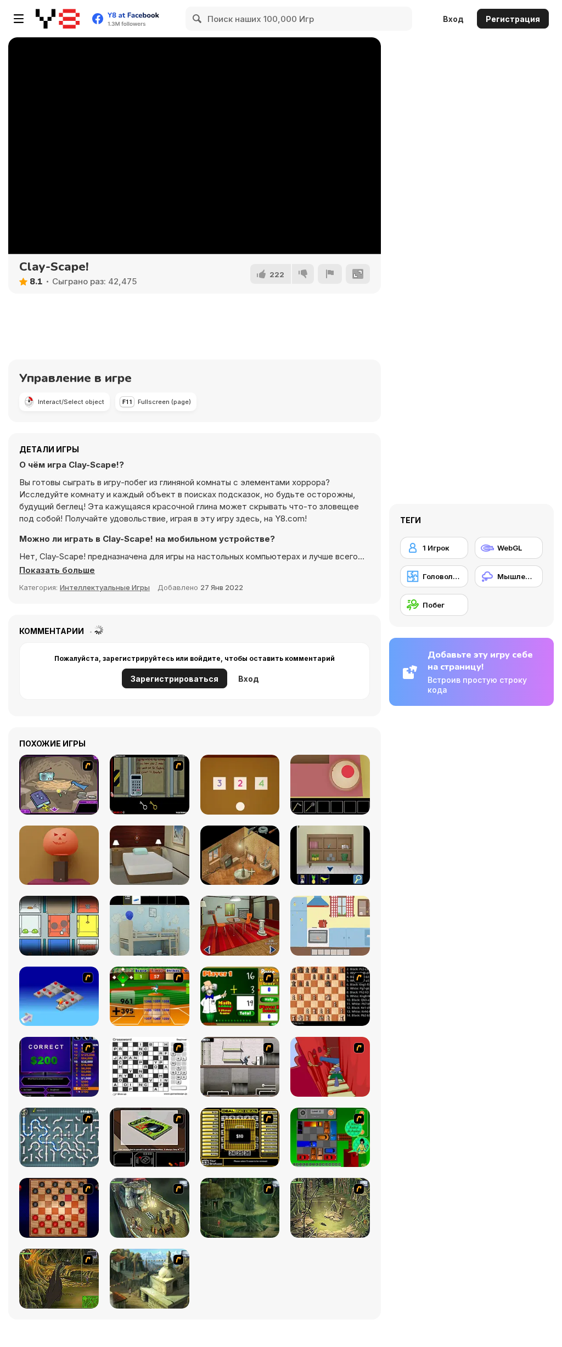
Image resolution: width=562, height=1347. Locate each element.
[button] (57, 570)
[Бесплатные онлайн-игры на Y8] (57, 19)
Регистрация (513, 19)
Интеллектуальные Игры (105, 587)
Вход (453, 19)
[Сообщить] (330, 274)
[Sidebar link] (19, 19)
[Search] (198, 19)
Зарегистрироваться (174, 678)
